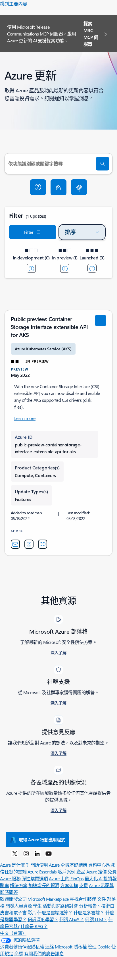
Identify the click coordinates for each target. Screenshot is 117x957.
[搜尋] (102, 163)
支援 (83, 885)
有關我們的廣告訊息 (44, 953)
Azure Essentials (42, 872)
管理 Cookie (99, 947)
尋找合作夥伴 (83, 899)
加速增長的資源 (43, 885)
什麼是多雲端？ (89, 913)
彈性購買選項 (35, 878)
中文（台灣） (13, 933)
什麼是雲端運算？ (54, 913)
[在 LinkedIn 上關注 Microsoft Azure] (37, 853)
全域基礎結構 (73, 865)
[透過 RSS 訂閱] (58, 187)
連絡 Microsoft (58, 947)
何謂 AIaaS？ (71, 919)
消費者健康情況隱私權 (22, 947)
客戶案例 (67, 872)
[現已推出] (92, 268)
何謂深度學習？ (43, 919)
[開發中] (31, 268)
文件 (101, 899)
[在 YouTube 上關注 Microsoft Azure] (48, 853)
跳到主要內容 (13, 4)
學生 (37, 906)
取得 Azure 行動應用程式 (42, 839)
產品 (80, 872)
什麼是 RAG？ (33, 926)
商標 (18, 953)
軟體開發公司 (13, 899)
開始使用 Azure (45, 865)
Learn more (24, 418)
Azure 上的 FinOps (66, 878)
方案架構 (69, 885)
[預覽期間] (64, 268)
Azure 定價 (96, 872)
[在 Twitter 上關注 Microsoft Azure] (14, 853)
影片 (32, 913)
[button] (38, 187)
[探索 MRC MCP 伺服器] (79, 187)
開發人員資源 (18, 906)
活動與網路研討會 (60, 906)
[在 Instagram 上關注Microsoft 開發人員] (26, 853)
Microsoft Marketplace (48, 899)
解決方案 (19, 885)
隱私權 (80, 947)
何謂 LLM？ (96, 919)
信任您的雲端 (13, 872)
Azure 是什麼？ (14, 865)
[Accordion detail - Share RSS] (29, 544)
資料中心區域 (101, 865)
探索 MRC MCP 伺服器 (90, 33)
